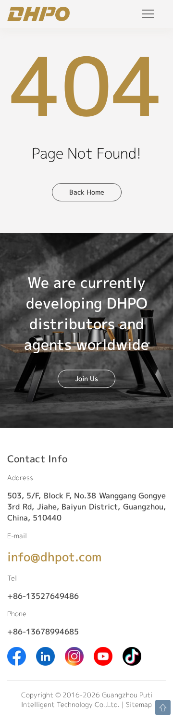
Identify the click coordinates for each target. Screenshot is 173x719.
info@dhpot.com (54, 556)
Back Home (86, 192)
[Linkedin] (45, 655)
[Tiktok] (132, 655)
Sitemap (139, 704)
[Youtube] (103, 655)
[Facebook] (16, 655)
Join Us (86, 378)
